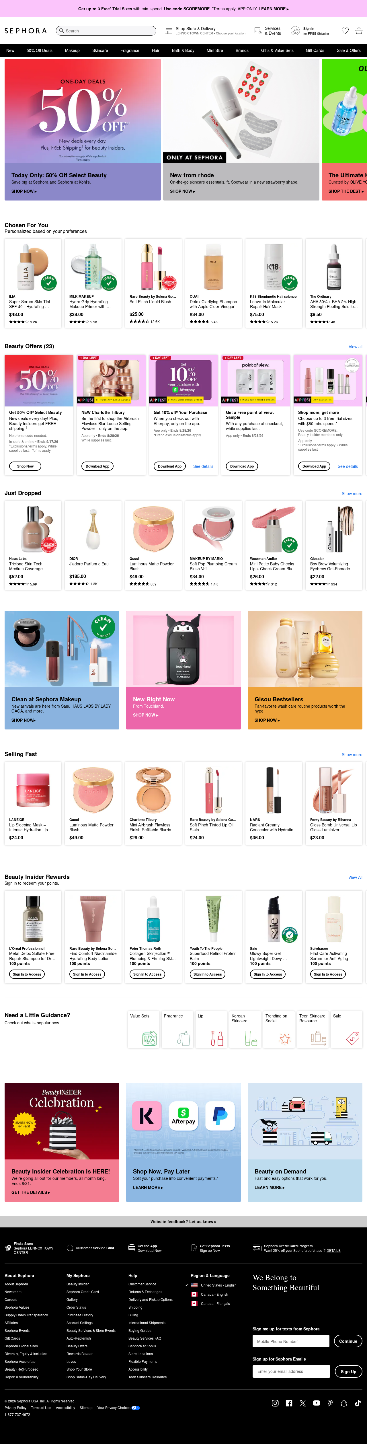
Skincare (100, 50)
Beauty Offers (77, 1345)
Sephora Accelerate (20, 1361)
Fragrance (129, 50)
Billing (133, 1314)
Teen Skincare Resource (312, 1018)
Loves (71, 1361)
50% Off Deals (39, 50)
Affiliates (11, 1322)
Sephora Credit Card (83, 1291)
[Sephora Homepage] (25, 30)
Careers (11, 1299)
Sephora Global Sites (21, 1345)
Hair (155, 50)
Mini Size (215, 50)
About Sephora (16, 1283)
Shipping (135, 1307)
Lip (200, 1016)
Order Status (76, 1307)
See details (203, 466)
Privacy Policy (15, 1407)
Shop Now (25, 466)
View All (355, 877)
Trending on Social (276, 1018)
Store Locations (140, 1353)
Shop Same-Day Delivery (86, 1376)
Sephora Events (17, 1330)
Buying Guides (139, 1330)
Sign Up (348, 1371)
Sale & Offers (349, 50)
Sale (337, 1016)
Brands (242, 50)
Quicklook (33, 286)
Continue (348, 1341)
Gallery (72, 1299)
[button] (33, 937)
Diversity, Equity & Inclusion (26, 1353)
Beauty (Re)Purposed (21, 1369)
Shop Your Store (79, 1369)
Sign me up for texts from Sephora (286, 1329)
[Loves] (345, 31)
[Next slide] (355, 130)
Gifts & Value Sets (277, 50)
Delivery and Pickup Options (150, 1299)
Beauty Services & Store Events (91, 1330)
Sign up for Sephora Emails (279, 1359)
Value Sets (139, 1016)
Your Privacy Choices (113, 1407)
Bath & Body (183, 50)
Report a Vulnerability (21, 1376)
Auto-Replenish (79, 1338)
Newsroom (13, 1291)
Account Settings (80, 1322)
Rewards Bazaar (80, 1353)
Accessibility (138, 1369)
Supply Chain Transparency (26, 1314)
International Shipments (146, 1322)
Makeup (72, 50)
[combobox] (106, 31)
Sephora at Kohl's (142, 1345)
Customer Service (142, 1283)
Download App (97, 466)
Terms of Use (41, 1407)
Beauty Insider (78, 1283)
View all (355, 346)
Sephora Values (17, 1307)
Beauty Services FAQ (144, 1338)
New (10, 50)
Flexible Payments (142, 1361)
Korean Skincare (239, 1018)
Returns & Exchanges (145, 1291)
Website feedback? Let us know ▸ (183, 1221)
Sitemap (86, 1407)
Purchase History (80, 1314)
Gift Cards (315, 50)
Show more (352, 493)
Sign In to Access (27, 974)
